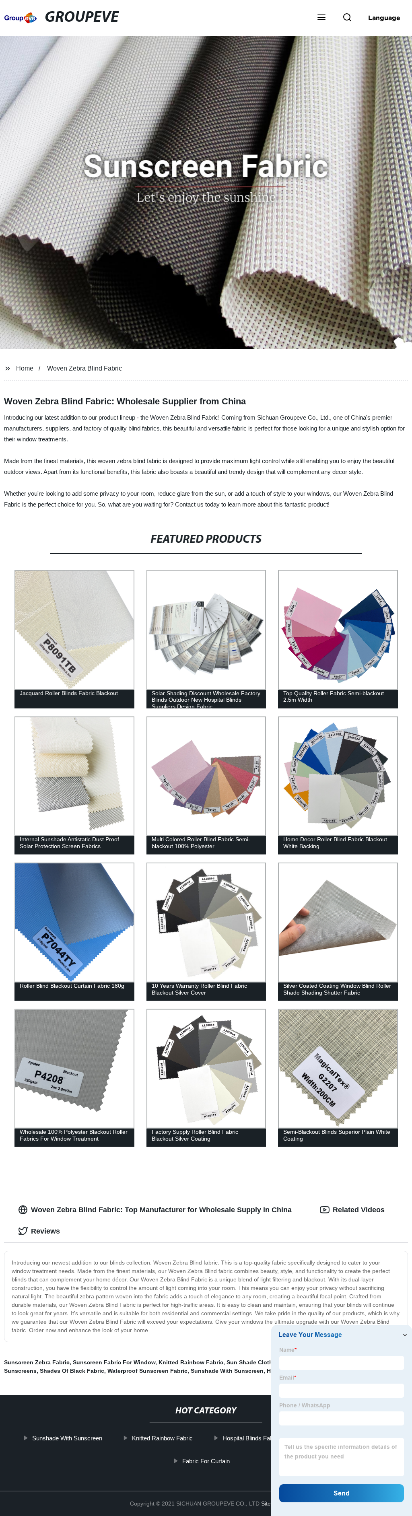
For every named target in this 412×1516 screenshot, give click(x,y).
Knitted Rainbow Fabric (191, 1362)
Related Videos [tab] (359, 1210)
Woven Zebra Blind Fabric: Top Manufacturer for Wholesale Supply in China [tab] (161, 1210)
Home (24, 368)
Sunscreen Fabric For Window (114, 1362)
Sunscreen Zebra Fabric (37, 1362)
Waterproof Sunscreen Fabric (147, 1371)
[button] (321, 18)
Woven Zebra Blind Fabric (84, 368)
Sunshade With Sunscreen (227, 1371)
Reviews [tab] (45, 1231)
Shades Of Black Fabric (72, 1371)
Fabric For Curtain (206, 1460)
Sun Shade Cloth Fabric (259, 1362)
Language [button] (384, 17)
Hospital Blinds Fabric (251, 1438)
